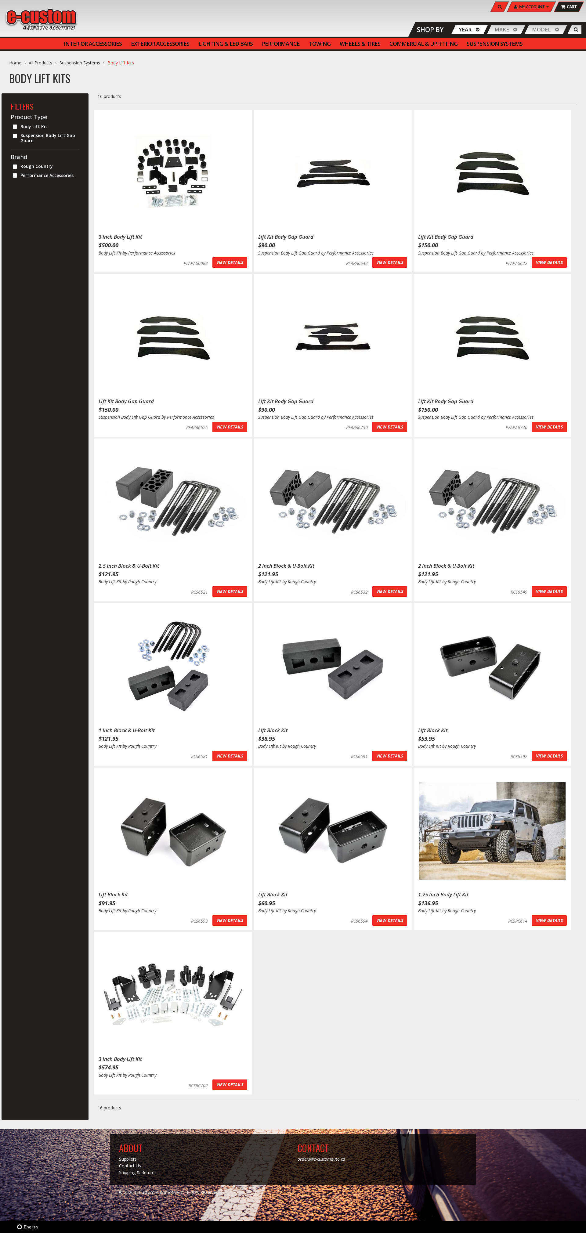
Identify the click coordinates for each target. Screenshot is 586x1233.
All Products (40, 63)
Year (465, 29)
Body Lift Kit (33, 126)
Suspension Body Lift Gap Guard (47, 137)
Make (501, 29)
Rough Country (36, 166)
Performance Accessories (47, 175)
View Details (229, 262)
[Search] (576, 29)
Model (541, 29)
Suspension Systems (80, 63)
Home (15, 63)
